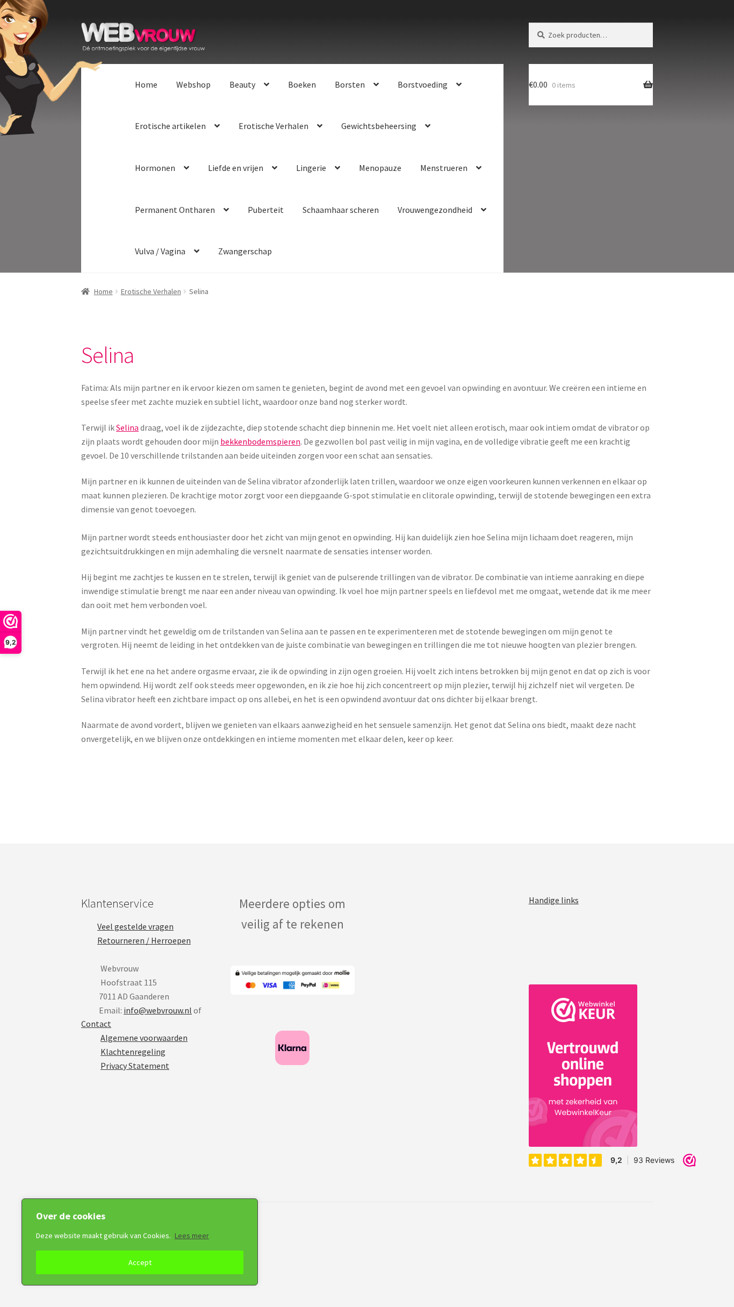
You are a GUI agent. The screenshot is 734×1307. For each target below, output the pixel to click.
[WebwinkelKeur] (583, 1065)
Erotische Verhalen (273, 125)
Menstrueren (443, 167)
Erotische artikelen (170, 125)
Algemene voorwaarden (144, 1037)
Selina (127, 427)
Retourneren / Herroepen (144, 940)
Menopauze (380, 167)
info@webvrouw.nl (158, 1010)
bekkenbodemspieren (260, 441)
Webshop (193, 84)
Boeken (302, 84)
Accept (140, 1262)
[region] (139, 1241)
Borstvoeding (423, 84)
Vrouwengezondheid (435, 209)
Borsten (350, 84)
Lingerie (311, 167)
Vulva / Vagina (160, 251)
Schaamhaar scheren (341, 209)
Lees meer (192, 1235)
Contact (96, 1023)
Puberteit (266, 209)
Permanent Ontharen (175, 209)
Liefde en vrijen (235, 167)
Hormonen (155, 167)
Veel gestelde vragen (135, 926)
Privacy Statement (134, 1065)
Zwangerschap (245, 251)
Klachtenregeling (132, 1051)
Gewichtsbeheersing (378, 125)
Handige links (554, 900)
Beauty (242, 84)
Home (146, 84)
